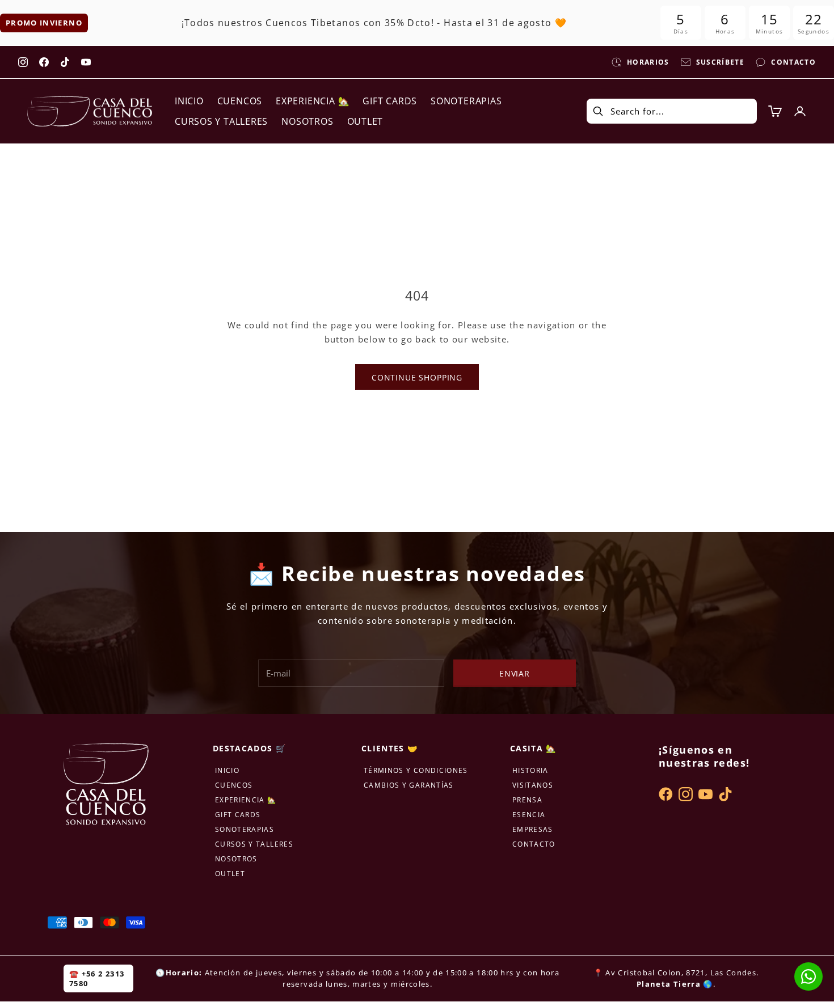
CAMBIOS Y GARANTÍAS (409, 785)
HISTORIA (530, 770)
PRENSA (527, 800)
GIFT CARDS (390, 101)
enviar (514, 673)
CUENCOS (239, 101)
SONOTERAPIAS (466, 101)
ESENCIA (528, 814)
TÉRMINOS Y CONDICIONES (416, 770)
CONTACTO (533, 844)
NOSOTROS (307, 121)
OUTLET (365, 121)
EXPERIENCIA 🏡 (312, 101)
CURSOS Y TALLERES (221, 121)
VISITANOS (532, 785)
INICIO (189, 101)
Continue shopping (417, 377)
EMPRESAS (532, 829)
